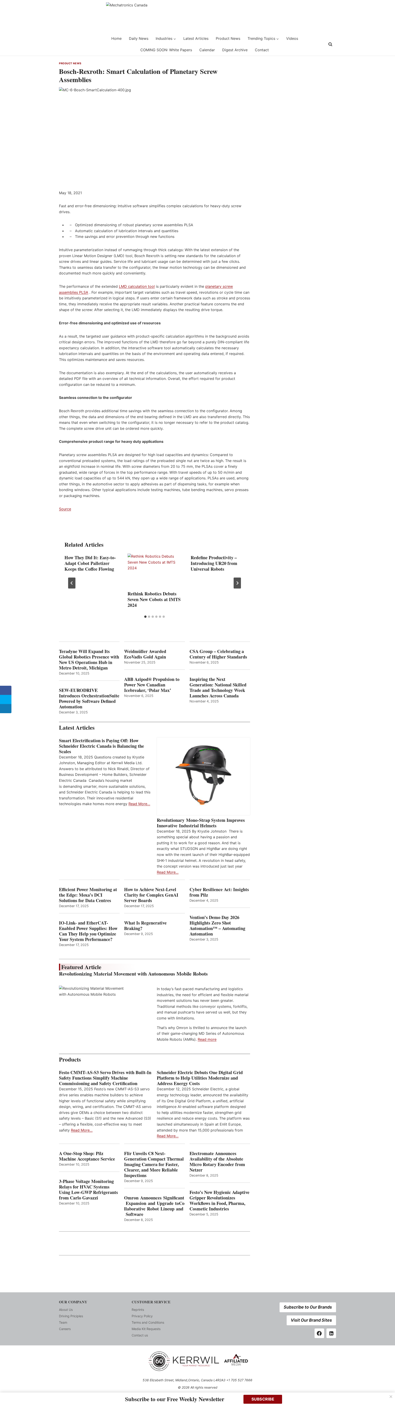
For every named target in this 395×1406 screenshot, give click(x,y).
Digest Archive (235, 50)
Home (116, 38)
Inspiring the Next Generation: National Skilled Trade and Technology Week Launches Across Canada (217, 688)
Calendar (207, 50)
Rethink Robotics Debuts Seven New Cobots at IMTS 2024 (154, 599)
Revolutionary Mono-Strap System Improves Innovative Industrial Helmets (201, 822)
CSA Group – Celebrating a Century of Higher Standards (218, 654)
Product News (228, 38)
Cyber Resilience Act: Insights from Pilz (219, 892)
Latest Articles (195, 38)
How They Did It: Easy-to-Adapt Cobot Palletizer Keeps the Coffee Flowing (90, 563)
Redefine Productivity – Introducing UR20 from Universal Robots (214, 563)
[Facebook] (319, 1333)
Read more (207, 1039)
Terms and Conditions (148, 1322)
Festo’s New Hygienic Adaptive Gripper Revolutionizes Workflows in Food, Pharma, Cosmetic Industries (219, 1201)
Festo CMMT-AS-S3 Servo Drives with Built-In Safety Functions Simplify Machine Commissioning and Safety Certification (105, 1078)
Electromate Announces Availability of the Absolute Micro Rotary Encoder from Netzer (217, 1162)
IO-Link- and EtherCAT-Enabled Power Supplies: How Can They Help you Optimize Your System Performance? (88, 931)
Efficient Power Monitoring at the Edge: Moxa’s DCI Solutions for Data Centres (88, 895)
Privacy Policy (142, 1316)
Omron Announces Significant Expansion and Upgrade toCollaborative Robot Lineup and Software (154, 1206)
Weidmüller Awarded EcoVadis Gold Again (145, 654)
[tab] (145, 617)
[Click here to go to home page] (70, 44)
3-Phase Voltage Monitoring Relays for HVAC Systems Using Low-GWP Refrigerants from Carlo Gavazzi (88, 1190)
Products (70, 1059)
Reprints (138, 1310)
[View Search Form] (330, 44)
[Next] (237, 583)
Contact (262, 50)
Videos (292, 38)
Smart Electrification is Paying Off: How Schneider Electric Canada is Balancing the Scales (101, 746)
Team (63, 1322)
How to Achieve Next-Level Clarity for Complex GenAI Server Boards (151, 895)
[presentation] (154, 571)
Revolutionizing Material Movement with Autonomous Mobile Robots (133, 973)
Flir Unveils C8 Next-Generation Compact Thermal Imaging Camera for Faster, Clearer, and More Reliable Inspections (154, 1164)
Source (65, 509)
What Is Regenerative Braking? (145, 925)
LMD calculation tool (137, 286)
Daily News (138, 38)
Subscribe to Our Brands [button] (308, 1307)
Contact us (140, 1335)
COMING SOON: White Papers (166, 50)
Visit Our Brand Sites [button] (311, 1320)
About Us (66, 1310)
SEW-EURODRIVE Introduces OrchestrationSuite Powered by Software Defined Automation (89, 699)
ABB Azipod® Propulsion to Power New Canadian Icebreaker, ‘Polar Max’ (151, 685)
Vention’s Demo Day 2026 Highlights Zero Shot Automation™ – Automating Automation (217, 926)
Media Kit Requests (146, 1329)
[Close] (391, 1397)
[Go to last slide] (71, 583)
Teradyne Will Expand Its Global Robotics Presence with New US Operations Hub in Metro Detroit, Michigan (89, 660)
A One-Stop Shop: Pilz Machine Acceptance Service (87, 1156)
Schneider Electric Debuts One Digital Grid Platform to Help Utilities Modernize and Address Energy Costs (200, 1078)
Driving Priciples (71, 1316)
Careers (65, 1329)
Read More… (139, 803)
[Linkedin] (331, 1333)
